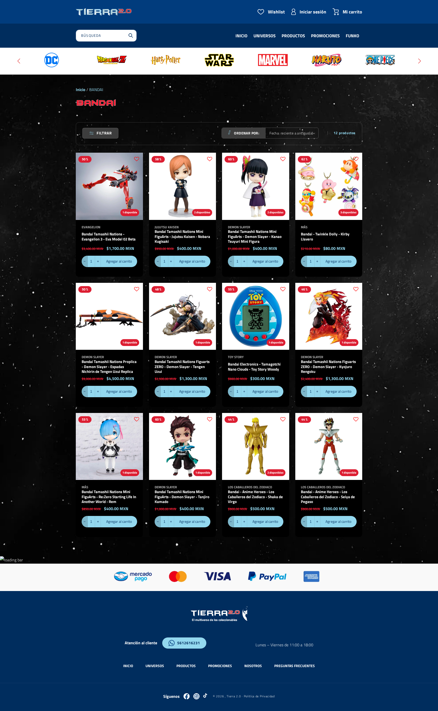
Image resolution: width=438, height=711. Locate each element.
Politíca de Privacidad (259, 696)
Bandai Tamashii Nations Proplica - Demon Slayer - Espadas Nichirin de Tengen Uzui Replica (109, 366)
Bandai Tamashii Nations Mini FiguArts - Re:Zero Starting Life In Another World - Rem (109, 496)
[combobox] (106, 35)
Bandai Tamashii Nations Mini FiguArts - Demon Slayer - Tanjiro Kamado (182, 496)
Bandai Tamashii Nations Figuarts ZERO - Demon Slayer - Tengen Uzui (182, 366)
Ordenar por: (246, 133)
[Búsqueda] (130, 35)
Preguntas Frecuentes (294, 665)
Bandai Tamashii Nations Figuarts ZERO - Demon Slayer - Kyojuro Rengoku (328, 366)
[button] (18, 61)
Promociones (220, 665)
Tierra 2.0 (234, 696)
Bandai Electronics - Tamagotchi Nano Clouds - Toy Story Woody (254, 367)
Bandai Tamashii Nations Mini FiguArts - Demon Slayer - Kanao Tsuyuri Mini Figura (255, 236)
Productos (186, 665)
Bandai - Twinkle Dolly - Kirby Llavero (325, 236)
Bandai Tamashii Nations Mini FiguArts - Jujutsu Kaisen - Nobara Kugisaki (182, 236)
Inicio (80, 89)
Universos (154, 665)
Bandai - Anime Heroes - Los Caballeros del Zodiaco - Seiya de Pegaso (328, 496)
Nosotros (253, 665)
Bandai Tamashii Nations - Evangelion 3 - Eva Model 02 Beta (109, 236)
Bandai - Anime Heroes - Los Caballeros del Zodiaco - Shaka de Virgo (255, 496)
